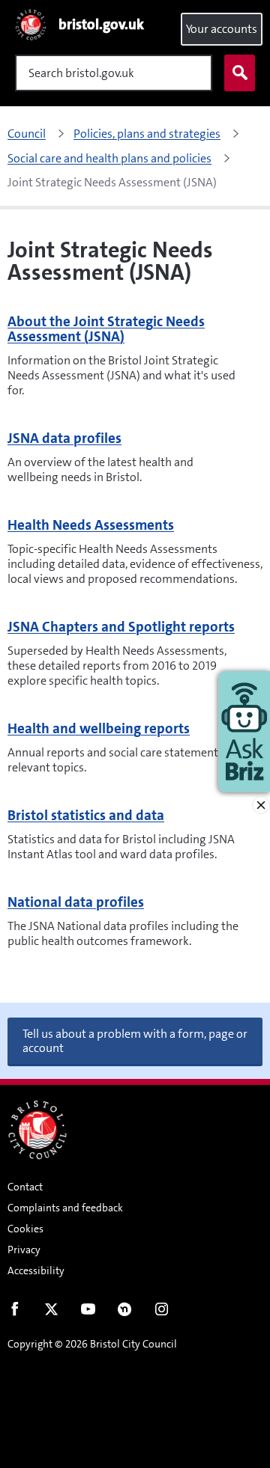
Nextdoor (125, 1312)
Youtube (88, 1312)
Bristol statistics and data (86, 815)
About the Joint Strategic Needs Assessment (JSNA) (106, 329)
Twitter (51, 1312)
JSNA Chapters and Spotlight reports (121, 626)
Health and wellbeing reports (99, 728)
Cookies (26, 1228)
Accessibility (36, 1270)
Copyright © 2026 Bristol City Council (92, 1344)
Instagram (161, 1312)
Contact (25, 1186)
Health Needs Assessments (91, 525)
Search (239, 73)
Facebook (15, 1312)
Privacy (24, 1249)
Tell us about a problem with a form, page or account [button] (135, 1041)
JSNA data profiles (65, 438)
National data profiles (76, 902)
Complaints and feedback (65, 1207)
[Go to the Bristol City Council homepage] (38, 1130)
